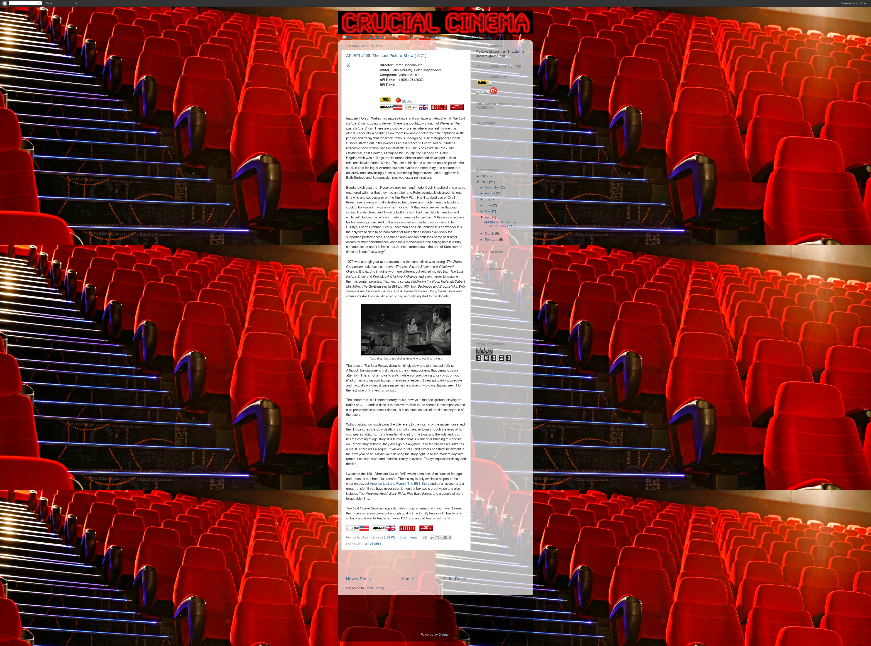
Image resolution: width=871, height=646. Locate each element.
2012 (485, 176)
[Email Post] (424, 537)
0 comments (408, 537)
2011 (485, 182)
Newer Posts (358, 578)
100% (407, 101)
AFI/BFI (375, 544)
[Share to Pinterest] (450, 538)
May (488, 211)
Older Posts (454, 578)
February (492, 239)
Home (407, 578)
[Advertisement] (406, 563)
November (493, 187)
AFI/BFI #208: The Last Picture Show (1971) (386, 55)
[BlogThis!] (437, 538)
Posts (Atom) (375, 588)
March (490, 233)
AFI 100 (363, 544)
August (490, 193)
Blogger (444, 634)
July (488, 199)
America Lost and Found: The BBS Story (399, 483)
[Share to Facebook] (445, 538)
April (488, 217)
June (489, 205)
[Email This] (433, 538)
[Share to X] (441, 538)
